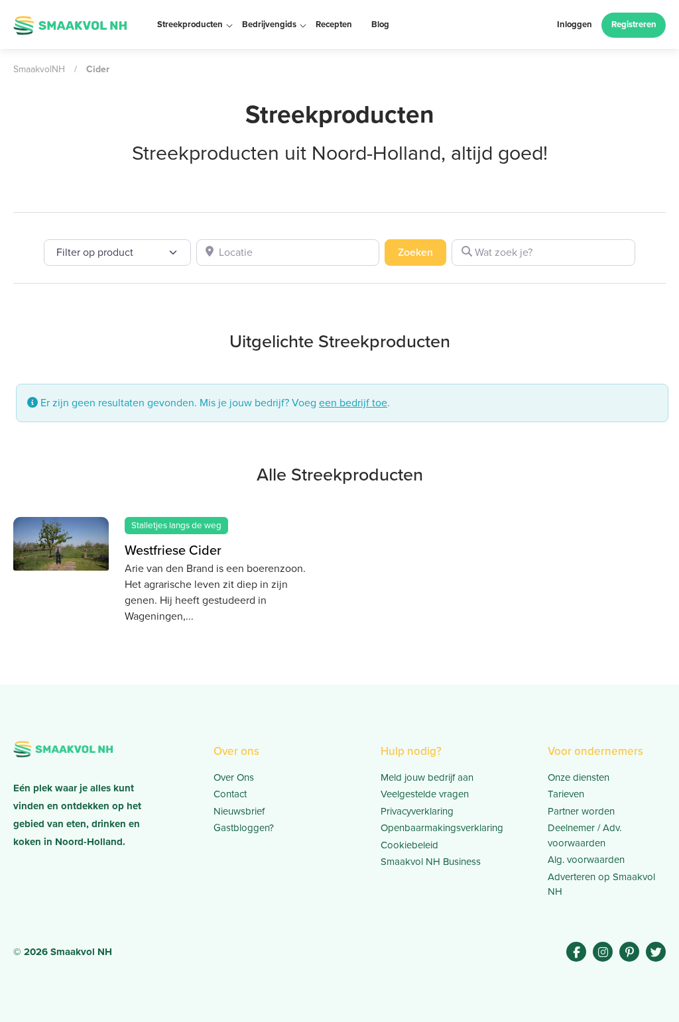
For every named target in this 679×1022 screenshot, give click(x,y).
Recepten (334, 24)
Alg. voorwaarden (586, 859)
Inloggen (574, 24)
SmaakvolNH (39, 69)
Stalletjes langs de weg (176, 525)
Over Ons (234, 777)
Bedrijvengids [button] (269, 24)
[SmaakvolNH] (70, 24)
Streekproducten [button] (190, 24)
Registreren (633, 24)
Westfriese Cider (173, 550)
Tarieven (566, 794)
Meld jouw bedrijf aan (427, 777)
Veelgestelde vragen (425, 794)
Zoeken (422, 252)
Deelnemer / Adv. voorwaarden (584, 835)
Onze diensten (578, 777)
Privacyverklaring (417, 811)
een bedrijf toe (353, 402)
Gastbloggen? (244, 828)
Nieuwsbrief (239, 811)
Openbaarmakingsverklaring (440, 828)
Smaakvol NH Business (431, 861)
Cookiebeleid (409, 845)
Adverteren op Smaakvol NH (601, 884)
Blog (380, 24)
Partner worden (581, 811)
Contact (230, 794)
